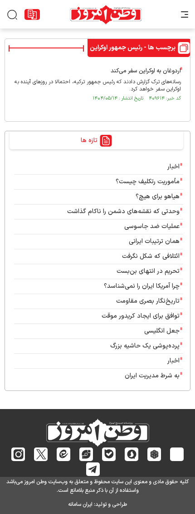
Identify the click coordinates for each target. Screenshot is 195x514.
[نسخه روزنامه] (32, 14)
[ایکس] (41, 454)
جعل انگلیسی (162, 331)
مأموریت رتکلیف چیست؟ (148, 181)
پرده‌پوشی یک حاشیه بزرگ (145, 346)
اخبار (173, 166)
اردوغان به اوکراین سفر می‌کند (146, 71)
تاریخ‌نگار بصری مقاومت (148, 301)
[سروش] (131, 454)
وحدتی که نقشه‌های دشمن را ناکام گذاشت (123, 211)
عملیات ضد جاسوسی (152, 226)
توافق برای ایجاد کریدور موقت (139, 316)
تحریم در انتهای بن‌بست (148, 271)
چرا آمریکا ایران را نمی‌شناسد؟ (142, 286)
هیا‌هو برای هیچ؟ (158, 196)
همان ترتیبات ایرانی (154, 241)
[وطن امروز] (106, 14)
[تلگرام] (93, 469)
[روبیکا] (154, 454)
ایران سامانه (80, 504)
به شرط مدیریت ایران (152, 376)
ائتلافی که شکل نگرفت (151, 256)
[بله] (109, 454)
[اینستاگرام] (18, 454)
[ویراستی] (86, 454)
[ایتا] (63, 454)
